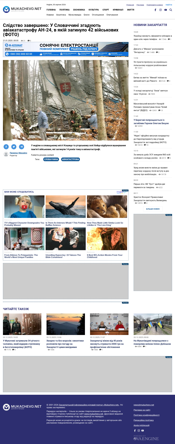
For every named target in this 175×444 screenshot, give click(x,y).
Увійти (169, 5)
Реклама (140, 5)
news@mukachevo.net (144, 405)
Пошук (170, 10)
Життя (130, 10)
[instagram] (160, 10)
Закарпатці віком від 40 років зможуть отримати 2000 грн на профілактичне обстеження (107, 343)
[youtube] (165, 10)
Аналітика (61, 15)
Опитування (112, 15)
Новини (50, 15)
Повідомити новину (155, 5)
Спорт (105, 10)
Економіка (79, 10)
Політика (64, 10)
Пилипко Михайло (18, 153)
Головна (51, 10)
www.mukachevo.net (93, 414)
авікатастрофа (70, 159)
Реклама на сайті (142, 410)
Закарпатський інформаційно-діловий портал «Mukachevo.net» (89, 405)
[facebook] (155, 10)
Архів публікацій (141, 425)
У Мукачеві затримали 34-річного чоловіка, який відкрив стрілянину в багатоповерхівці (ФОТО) (21, 343)
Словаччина (51, 159)
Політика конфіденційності (146, 415)
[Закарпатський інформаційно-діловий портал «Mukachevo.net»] (22, 9)
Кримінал (118, 10)
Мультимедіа (75, 15)
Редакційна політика (144, 420)
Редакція (130, 5)
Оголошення (98, 15)
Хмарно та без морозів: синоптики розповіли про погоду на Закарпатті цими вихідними (65, 343)
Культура (94, 10)
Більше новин (153, 209)
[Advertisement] (65, 281)
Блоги (86, 15)
